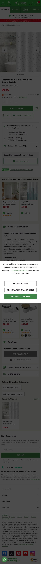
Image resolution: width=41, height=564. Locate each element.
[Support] (4, 559)
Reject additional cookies (20, 290)
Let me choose (20, 283)
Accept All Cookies (20, 296)
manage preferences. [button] (20, 270)
